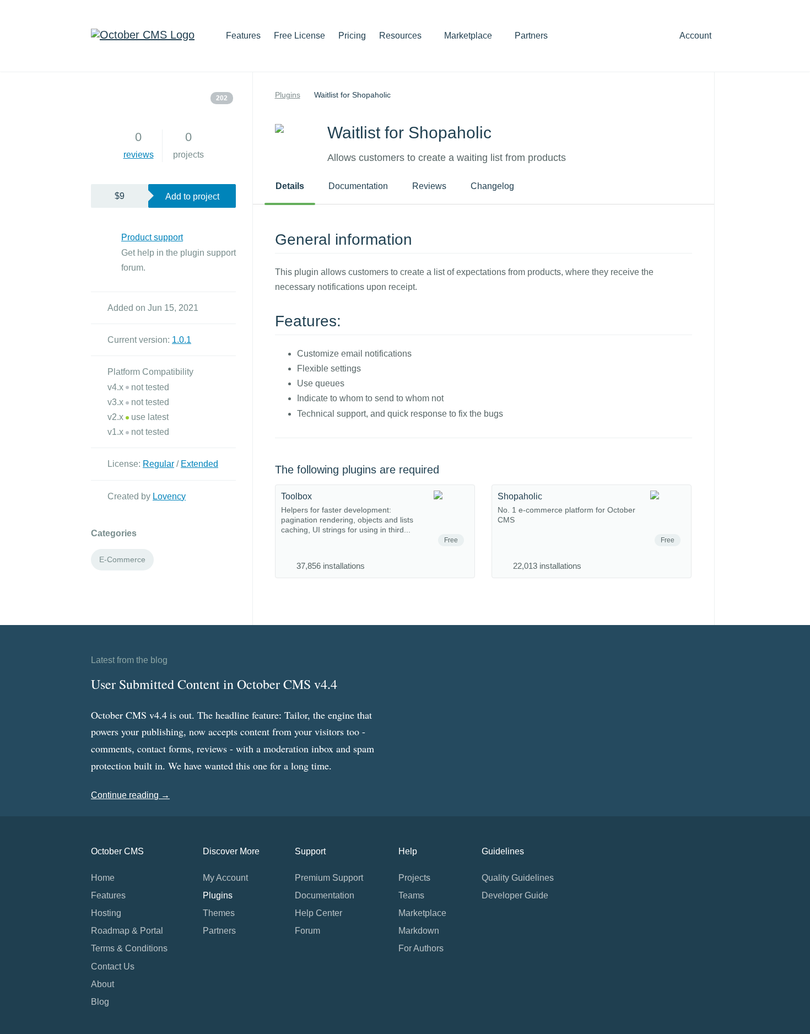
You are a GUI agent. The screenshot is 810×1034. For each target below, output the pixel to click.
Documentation (358, 186)
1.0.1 (181, 339)
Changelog (492, 186)
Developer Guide (515, 895)
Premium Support (329, 877)
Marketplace (469, 35)
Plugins (287, 94)
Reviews (429, 186)
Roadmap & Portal (127, 930)
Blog (100, 1001)
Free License (299, 35)
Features (243, 35)
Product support (152, 237)
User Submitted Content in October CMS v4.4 (214, 684)
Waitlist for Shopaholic (352, 94)
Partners (531, 35)
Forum (307, 930)
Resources (401, 35)
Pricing (352, 35)
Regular (158, 463)
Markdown (418, 930)
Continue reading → (130, 795)
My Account (225, 877)
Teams (411, 895)
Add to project (192, 196)
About (102, 984)
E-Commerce (122, 559)
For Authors (421, 948)
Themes (219, 913)
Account (696, 35)
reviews (138, 154)
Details (290, 186)
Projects (414, 877)
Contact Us (112, 966)
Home (103, 877)
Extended (199, 463)
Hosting (106, 913)
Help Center (318, 913)
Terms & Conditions (129, 948)
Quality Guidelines (518, 877)
